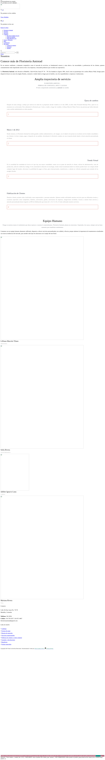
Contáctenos (7, 42)
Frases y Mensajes (8, 40)
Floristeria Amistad (8, 30)
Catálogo (6, 34)
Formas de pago (5, 631)
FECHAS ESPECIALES (13, 35)
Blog (5, 41)
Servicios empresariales (8, 635)
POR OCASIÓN (11, 37)
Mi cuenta (6, 44)
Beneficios (4, 642)
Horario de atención (7, 633)
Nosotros (6, 31)
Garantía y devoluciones (8, 640)
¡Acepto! (98, 755)
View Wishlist (4, 17)
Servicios (6, 33)
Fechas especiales (6, 644)
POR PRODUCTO (11, 38)
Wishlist (9, 48)
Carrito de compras (11, 45)
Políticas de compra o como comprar (11, 637)
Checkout (9, 46)
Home (2, 54)
